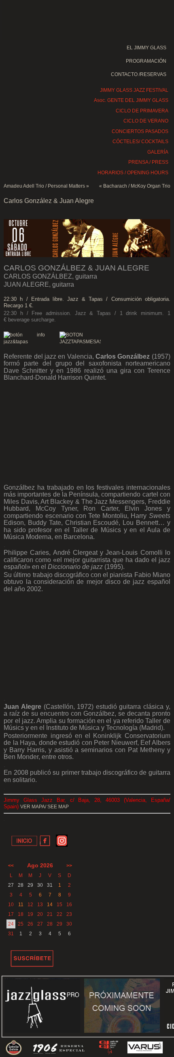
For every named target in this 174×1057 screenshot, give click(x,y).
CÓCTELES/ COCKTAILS (140, 141)
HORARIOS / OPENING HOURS (133, 172)
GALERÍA (157, 152)
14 (50, 904)
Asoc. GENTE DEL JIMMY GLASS (131, 100)
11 (20, 904)
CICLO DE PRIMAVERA (142, 111)
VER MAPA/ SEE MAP (44, 807)
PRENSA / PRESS (148, 162)
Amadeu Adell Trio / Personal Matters (44, 186)
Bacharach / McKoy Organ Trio (136, 186)
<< (11, 866)
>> (69, 866)
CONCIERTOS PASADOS (140, 131)
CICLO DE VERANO (145, 121)
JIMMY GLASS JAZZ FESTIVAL (134, 90)
